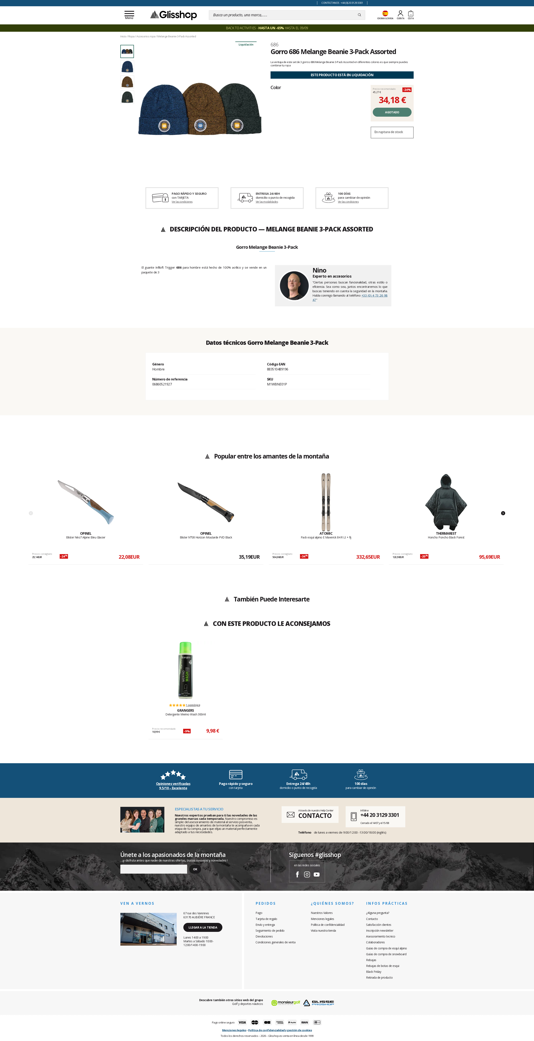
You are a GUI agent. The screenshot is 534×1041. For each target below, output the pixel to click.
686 (274, 44)
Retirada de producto (379, 977)
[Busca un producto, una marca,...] (359, 15)
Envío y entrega (265, 925)
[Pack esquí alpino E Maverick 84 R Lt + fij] (326, 502)
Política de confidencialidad (327, 925)
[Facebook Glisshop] (297, 875)
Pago (259, 913)
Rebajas (371, 960)
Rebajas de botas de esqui (382, 966)
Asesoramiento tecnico (380, 936)
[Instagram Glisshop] (307, 875)
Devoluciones (264, 936)
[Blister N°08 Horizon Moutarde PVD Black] (206, 502)
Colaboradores (375, 942)
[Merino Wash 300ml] (185, 670)
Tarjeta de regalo (266, 919)
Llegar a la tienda (203, 927)
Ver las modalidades (267, 201)
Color (276, 87)
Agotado (392, 112)
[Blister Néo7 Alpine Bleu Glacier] (86, 502)
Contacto (372, 919)
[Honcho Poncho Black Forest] (446, 502)
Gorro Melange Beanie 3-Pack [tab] (267, 247)
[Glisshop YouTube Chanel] (317, 875)
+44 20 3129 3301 (379, 814)
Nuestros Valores (321, 913)
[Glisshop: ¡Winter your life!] (173, 15)
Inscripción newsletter (379, 930)
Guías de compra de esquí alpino (386, 948)
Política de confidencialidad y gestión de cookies (280, 1030)
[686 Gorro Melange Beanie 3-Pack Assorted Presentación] (199, 109)
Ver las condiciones (182, 201)
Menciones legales (322, 919)
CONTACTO (314, 815)
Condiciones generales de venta (275, 942)
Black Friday (373, 972)
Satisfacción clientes (378, 925)
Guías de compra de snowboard (386, 954)
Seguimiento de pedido (270, 930)
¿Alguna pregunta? (377, 913)
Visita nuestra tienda (323, 930)
